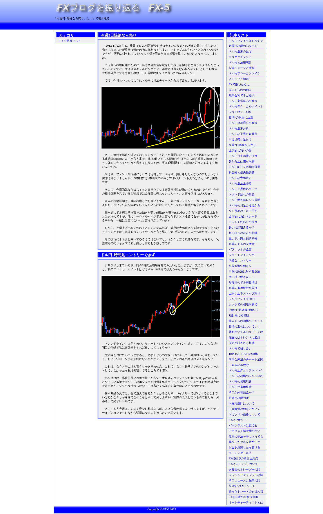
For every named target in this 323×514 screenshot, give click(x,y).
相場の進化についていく (244, 326)
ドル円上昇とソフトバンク (246, 370)
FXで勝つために (239, 84)
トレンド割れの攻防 (241, 194)
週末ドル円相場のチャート (246, 321)
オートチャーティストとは (246, 502)
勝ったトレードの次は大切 (246, 491)
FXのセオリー (238, 420)
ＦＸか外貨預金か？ (241, 392)
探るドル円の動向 (240, 90)
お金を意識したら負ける (244, 447)
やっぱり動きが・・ (241, 277)
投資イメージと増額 (241, 68)
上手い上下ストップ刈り (244, 293)
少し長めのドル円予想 (243, 211)
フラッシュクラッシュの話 (246, 475)
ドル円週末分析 (239, 128)
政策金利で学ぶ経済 (241, 95)
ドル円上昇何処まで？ (243, 189)
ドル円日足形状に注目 (243, 156)
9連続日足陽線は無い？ (244, 310)
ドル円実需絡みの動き (243, 101)
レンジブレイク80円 (242, 299)
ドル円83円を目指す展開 (244, 167)
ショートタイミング (241, 255)
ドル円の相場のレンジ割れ (246, 376)
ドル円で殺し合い (240, 348)
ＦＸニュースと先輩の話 (244, 480)
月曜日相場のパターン (243, 46)
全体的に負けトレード (243, 216)
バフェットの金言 (240, 249)
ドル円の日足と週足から (244, 205)
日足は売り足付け (240, 139)
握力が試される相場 (241, 343)
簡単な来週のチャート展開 (246, 359)
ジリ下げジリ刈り (240, 112)
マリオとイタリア (240, 57)
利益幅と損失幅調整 (241, 172)
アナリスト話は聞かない (244, 431)
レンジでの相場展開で (243, 304)
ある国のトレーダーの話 (244, 469)
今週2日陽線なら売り (242, 145)
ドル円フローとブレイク (244, 73)
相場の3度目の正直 (241, 117)
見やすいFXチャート (242, 486)
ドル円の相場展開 (240, 381)
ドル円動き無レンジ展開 (244, 200)
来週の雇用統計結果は (243, 288)
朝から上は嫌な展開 (241, 161)
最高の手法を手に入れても (246, 436)
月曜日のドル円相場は (243, 282)
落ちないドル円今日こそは (246, 332)
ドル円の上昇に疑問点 (243, 134)
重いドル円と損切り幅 (243, 238)
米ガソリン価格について (244, 414)
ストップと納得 (239, 79)
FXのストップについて (243, 464)
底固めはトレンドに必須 (244, 337)
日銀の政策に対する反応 (244, 271)
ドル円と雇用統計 (240, 62)
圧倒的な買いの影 (240, 150)
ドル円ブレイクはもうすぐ (246, 40)
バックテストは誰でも (243, 425)
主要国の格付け (239, 365)
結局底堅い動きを (240, 266)
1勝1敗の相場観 (239, 315)
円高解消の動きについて (244, 409)
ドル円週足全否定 (240, 183)
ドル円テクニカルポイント (246, 106)
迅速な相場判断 (239, 398)
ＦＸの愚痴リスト (69, 40)
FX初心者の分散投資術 (243, 497)
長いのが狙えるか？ (241, 227)
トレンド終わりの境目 (243, 222)
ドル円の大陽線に (240, 178)
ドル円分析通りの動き (243, 123)
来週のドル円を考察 (241, 244)
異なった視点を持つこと (244, 442)
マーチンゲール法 (240, 453)
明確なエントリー (240, 260)
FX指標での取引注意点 (243, 458)
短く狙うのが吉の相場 (243, 233)
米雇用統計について (241, 403)
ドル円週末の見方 (240, 51)
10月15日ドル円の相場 (243, 354)
